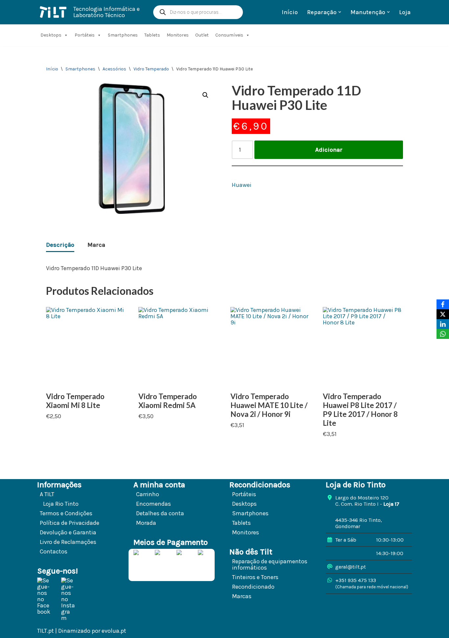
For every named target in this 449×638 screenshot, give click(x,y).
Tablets (152, 35)
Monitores (178, 35)
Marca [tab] (96, 244)
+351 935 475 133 (355, 580)
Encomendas (153, 503)
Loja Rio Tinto (61, 503)
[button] (339, 12)
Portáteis (85, 35)
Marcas (241, 596)
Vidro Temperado (151, 69)
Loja (405, 12)
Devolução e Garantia (68, 532)
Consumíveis (229, 35)
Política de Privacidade (69, 522)
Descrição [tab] (60, 244)
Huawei (241, 185)
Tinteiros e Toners (255, 577)
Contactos (53, 551)
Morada (146, 522)
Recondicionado (253, 586)
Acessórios (114, 69)
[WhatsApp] (443, 334)
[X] (443, 314)
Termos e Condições (66, 513)
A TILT (47, 494)
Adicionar (329, 149)
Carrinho (147, 494)
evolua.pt (114, 630)
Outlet (202, 35)
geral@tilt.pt (350, 567)
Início (290, 12)
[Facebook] (443, 304)
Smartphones (123, 35)
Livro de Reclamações (68, 542)
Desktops (50, 35)
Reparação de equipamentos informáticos (269, 564)
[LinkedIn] (443, 324)
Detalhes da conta (160, 513)
